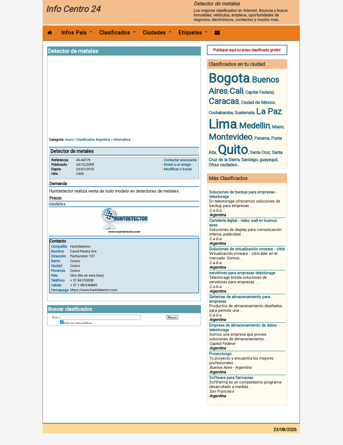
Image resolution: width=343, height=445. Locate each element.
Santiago (249, 159)
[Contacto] (217, 33)
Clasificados (114, 33)
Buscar (172, 317)
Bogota (229, 78)
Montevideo (230, 137)
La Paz (269, 111)
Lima (223, 124)
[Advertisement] (124, 99)
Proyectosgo (220, 354)
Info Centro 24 (73, 9)
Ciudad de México (258, 102)
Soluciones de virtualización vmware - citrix (247, 249)
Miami (278, 126)
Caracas (224, 101)
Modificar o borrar (178, 169)
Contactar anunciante (180, 160)
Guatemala (244, 112)
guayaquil (268, 159)
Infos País (74, 33)
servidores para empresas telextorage (242, 273)
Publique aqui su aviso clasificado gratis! (247, 50)
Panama (261, 138)
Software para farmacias (231, 377)
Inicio (69, 140)
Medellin (254, 125)
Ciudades (154, 33)
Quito (233, 149)
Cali (237, 91)
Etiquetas (190, 33)
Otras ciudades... (224, 164)
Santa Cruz (260, 152)
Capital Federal (259, 92)
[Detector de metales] (124, 232)
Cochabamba (221, 112)
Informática (122, 140)
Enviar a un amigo (177, 164)
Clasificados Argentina (93, 140)
